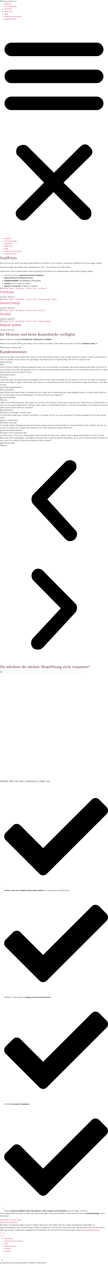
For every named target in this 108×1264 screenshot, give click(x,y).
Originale (7, 4)
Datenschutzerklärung (90, 1230)
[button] (54, 128)
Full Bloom (7, 292)
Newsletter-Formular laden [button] (10, 1220)
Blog (6, 14)
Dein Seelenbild (10, 6)
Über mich (8, 11)
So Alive (5, 314)
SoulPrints (8, 9)
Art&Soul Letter (10, 19)
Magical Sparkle (10, 325)
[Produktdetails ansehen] (23, 288)
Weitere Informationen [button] (9, 1222)
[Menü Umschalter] (2, 1235)
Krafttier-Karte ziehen (12, 16)
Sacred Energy (10, 303)
